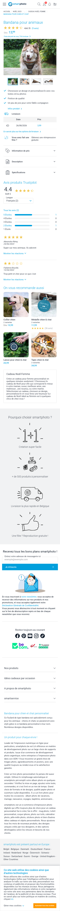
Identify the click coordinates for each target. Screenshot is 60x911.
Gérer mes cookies (12, 905)
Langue (9, 197)
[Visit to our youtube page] (30, 636)
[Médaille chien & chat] (44, 304)
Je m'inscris (10, 567)
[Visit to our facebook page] (17, 636)
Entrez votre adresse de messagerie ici (23, 556)
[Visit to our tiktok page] (42, 636)
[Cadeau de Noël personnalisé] (24, 11)
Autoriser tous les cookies (44, 906)
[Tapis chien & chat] (44, 344)
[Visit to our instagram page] (36, 636)
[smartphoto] (17, 4)
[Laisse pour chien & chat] (16, 344)
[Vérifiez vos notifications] (49, 4)
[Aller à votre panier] (55, 4)
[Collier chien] (16, 304)
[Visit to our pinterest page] (24, 636)
